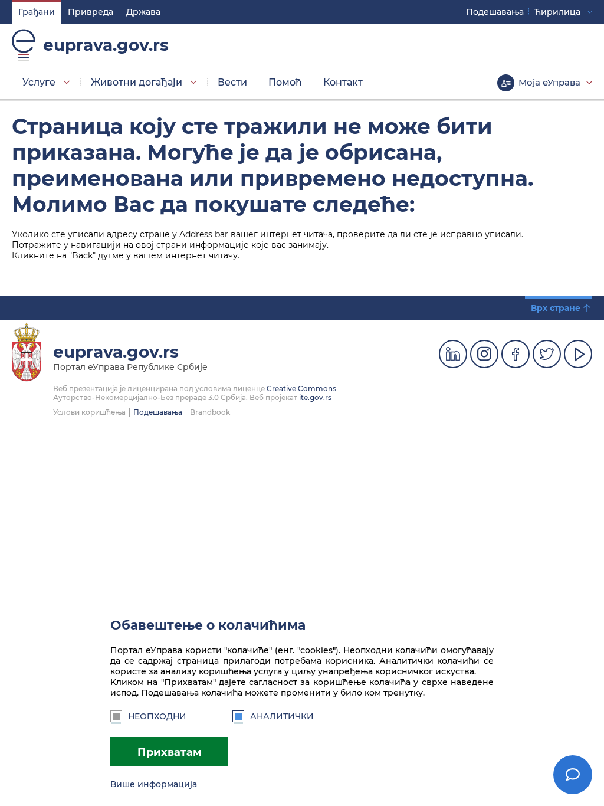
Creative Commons (301, 388)
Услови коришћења (89, 412)
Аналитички (282, 716)
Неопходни (157, 716)
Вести (232, 82)
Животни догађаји (136, 82)
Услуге (38, 82)
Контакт (343, 82)
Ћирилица (557, 11)
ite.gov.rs (315, 397)
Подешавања (157, 412)
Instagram (484, 354)
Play (578, 354)
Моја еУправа (549, 82)
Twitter (547, 354)
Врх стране (555, 308)
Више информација (153, 784)
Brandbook (210, 412)
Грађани (36, 11)
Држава (143, 11)
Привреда (90, 11)
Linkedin (453, 354)
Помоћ (285, 82)
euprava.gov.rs (106, 45)
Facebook (515, 354)
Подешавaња (495, 11)
